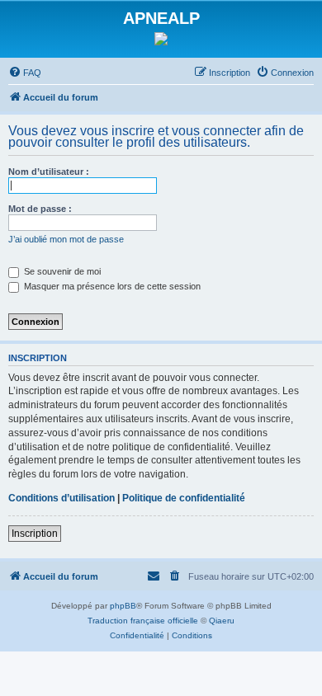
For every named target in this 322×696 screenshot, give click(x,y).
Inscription (35, 533)
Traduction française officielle (143, 620)
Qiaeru (221, 620)
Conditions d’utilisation (61, 498)
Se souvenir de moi (61, 271)
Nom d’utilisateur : (48, 171)
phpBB (123, 605)
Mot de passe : (40, 209)
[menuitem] (24, 72)
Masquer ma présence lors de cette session (111, 286)
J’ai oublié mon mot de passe (66, 239)
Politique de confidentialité (183, 498)
